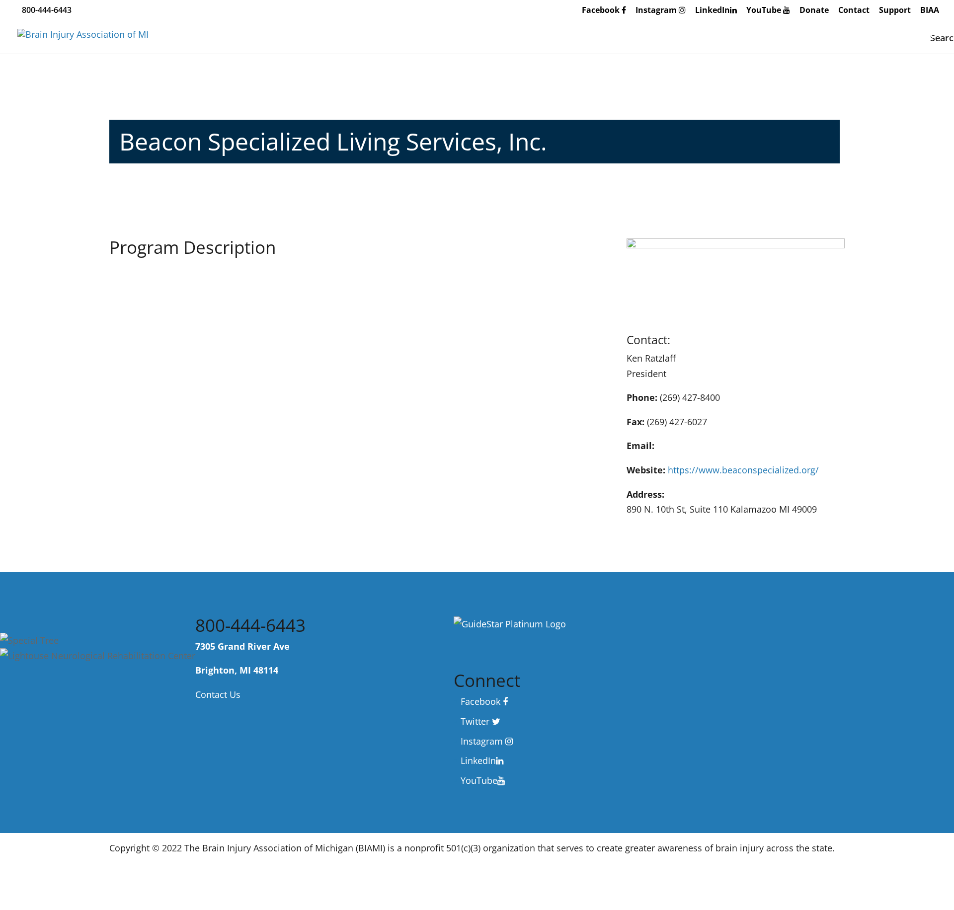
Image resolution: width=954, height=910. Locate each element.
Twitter (476, 721)
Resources (669, 35)
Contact (854, 10)
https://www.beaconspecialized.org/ (743, 470)
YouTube (764, 10)
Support (895, 10)
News (897, 35)
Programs (736, 35)
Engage (847, 35)
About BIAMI (522, 35)
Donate (814, 10)
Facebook (602, 10)
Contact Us (217, 694)
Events (794, 35)
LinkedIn (712, 10)
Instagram (657, 10)
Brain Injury (598, 35)
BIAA (929, 10)
